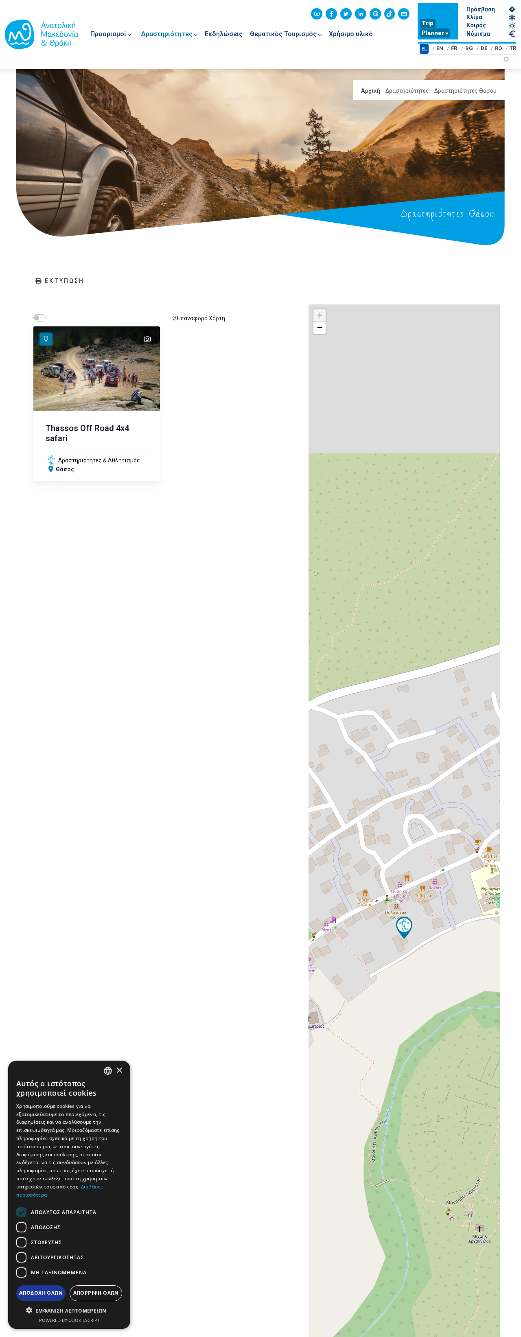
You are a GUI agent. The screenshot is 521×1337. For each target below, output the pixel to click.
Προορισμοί (108, 34)
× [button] (119, 1070)
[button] (69, 1310)
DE (484, 48)
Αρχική (370, 91)
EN (439, 48)
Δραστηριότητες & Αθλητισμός (99, 460)
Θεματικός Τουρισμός (283, 34)
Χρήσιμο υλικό (351, 34)
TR (513, 48)
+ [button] (319, 315)
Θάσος (65, 469)
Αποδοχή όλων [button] (41, 1292)
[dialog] (69, 1195)
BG (469, 48)
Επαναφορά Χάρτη (201, 318)
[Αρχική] (41, 34)
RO (498, 48)
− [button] (319, 327)
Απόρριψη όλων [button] (96, 1292)
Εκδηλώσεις (224, 34)
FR (454, 48)
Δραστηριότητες (167, 34)
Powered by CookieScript (69, 1320)
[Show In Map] (46, 339)
